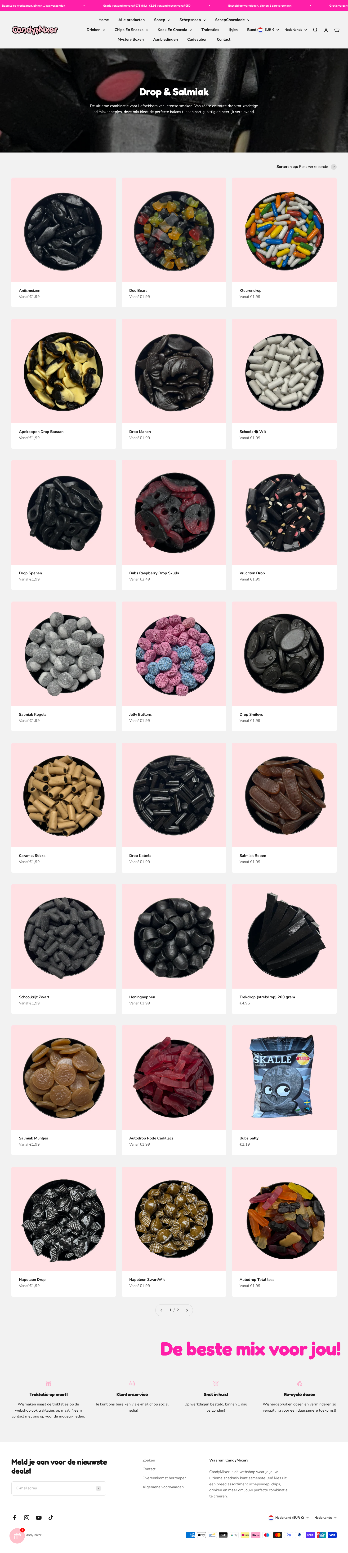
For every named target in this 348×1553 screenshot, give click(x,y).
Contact (223, 39)
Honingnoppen (142, 997)
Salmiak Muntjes (33, 1138)
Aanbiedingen (165, 39)
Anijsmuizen (29, 290)
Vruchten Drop (252, 573)
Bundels (254, 29)
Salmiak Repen (253, 855)
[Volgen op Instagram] (26, 1517)
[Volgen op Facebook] (14, 1517)
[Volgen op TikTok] (51, 1517)
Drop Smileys (251, 714)
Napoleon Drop (32, 1279)
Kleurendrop (251, 290)
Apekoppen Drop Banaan (41, 431)
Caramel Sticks (32, 855)
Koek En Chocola (172, 29)
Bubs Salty (249, 1138)
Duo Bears (138, 290)
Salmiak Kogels (32, 714)
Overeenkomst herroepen (165, 1478)
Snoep (159, 19)
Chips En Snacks (129, 29)
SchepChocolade (230, 19)
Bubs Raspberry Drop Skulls (154, 573)
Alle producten (131, 19)
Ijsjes (233, 29)
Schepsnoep (190, 19)
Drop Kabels (140, 855)
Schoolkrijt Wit (253, 431)
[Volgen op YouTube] (39, 1517)
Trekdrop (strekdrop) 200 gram (267, 997)
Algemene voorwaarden (163, 1487)
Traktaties (210, 29)
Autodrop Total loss (257, 1279)
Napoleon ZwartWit (147, 1279)
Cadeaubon (197, 39)
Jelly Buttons (140, 714)
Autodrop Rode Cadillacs (151, 1138)
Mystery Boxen (131, 39)
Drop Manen (140, 431)
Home (103, 19)
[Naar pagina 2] (187, 1310)
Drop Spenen (30, 573)
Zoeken (149, 1460)
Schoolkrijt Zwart (34, 997)
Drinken (93, 29)
